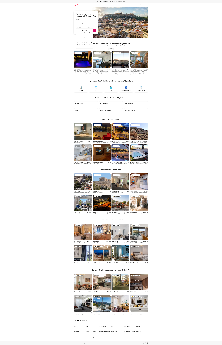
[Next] (113, 49)
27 (86, 44)
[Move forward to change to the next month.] (91, 30)
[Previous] (109, 49)
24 (79, 44)
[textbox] (81, 27)
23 (77, 44)
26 (84, 44)
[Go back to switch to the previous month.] (77, 30)
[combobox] (86, 23)
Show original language (120, 1)
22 (91, 42)
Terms (87, 343)
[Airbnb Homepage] (77, 5)
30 (77, 47)
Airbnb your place (143, 4)
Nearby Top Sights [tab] (77, 322)
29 (91, 44)
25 (82, 44)
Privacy (83, 343)
